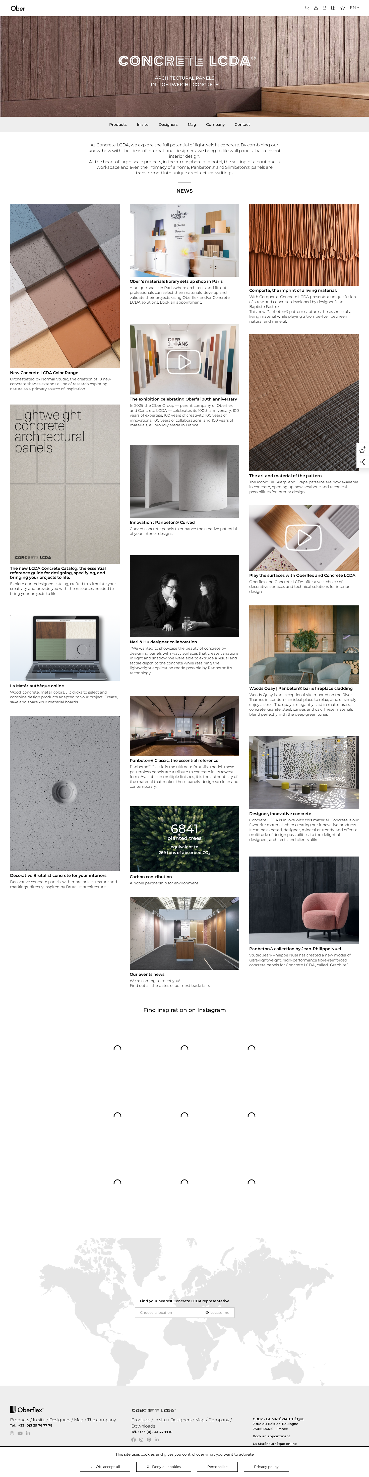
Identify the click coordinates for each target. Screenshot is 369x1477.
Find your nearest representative (184, 1301)
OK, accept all (108, 1466)
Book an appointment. (181, 302)
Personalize (217, 1466)
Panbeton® (203, 167)
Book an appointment (271, 1436)
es (351, 23)
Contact (242, 124)
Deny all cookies (166, 1466)
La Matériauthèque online (275, 1444)
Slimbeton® (237, 167)
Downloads (143, 1426)
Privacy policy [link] (266, 1466)
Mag (192, 124)
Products (118, 124)
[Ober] (18, 8)
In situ (143, 124)
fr (351, 17)
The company (101, 1419)
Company (215, 124)
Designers (168, 124)
